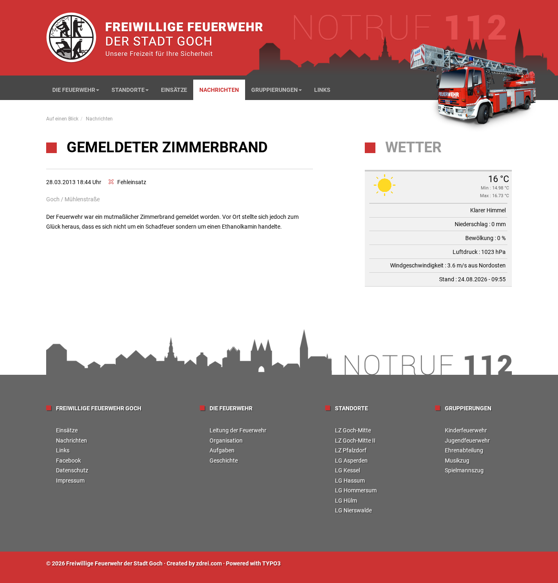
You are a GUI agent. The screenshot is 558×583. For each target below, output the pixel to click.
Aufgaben (222, 450)
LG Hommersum (356, 490)
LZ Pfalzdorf (350, 450)
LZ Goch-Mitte (353, 430)
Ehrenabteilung (464, 450)
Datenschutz (72, 470)
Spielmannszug (464, 470)
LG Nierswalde (353, 510)
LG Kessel (347, 470)
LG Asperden (351, 460)
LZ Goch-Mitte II (355, 440)
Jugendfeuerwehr (467, 440)
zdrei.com (209, 563)
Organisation (226, 440)
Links (322, 90)
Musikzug (457, 460)
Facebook (68, 460)
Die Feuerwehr (73, 90)
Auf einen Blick (62, 119)
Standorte (128, 90)
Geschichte (224, 460)
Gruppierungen (274, 90)
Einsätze (174, 90)
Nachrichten (219, 90)
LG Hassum (350, 480)
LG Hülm (346, 500)
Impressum (70, 480)
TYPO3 (271, 563)
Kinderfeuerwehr (466, 430)
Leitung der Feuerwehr (238, 430)
